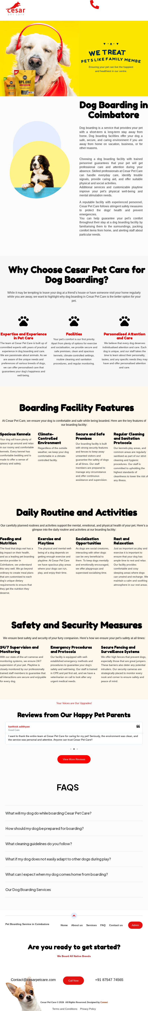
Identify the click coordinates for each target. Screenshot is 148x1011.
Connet (104, 1002)
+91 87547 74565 (109, 980)
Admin (135, 925)
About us (77, 925)
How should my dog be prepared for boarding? (44, 828)
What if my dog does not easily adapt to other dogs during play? (58, 859)
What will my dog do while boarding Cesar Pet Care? (48, 813)
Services (91, 925)
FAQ (103, 925)
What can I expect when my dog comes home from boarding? (56, 874)
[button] (139, 15)
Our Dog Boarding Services (28, 889)
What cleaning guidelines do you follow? (38, 843)
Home (64, 925)
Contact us (116, 925)
